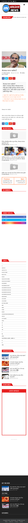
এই (2, 322)
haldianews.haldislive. (6, 294)
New (2, 305)
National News (5, 303)
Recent (3, 311)
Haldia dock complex (6, 281)
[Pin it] (13, 78)
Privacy (16, 521)
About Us (11, 521)
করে (2, 327)
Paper (3, 309)
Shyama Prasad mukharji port (8, 314)
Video (3, 320)
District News (4, 272)
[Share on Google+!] (10, 78)
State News (4, 318)
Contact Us (4, 270)
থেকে (2, 329)
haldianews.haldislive (6, 292)
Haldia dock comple (6, 278)
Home (6, 521)
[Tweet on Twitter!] (6, 78)
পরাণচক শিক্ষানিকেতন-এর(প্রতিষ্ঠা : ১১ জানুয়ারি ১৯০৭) (8, 338)
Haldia (3, 276)
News (3, 307)
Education (4, 274)
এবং (2, 325)
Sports (3, 316)
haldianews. (4, 283)
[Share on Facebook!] (3, 78)
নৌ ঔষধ (3, 336)
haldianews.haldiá (5, 285)
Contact (3, 267)
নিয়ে (2, 333)
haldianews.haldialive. (6, 289)
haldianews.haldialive (6, 287)
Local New (4, 298)
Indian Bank (4, 296)
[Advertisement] (14, 34)
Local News (4, 300)
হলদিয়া (2, 344)
